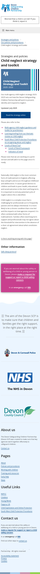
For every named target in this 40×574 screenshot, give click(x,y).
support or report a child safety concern (20, 278)
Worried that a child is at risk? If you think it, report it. (20, 20)
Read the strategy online (16, 115)
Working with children (9, 470)
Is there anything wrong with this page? (16, 238)
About (3, 463)
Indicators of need (15, 151)
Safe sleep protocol (8, 251)
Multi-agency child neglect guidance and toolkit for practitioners (20, 128)
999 (29, 287)
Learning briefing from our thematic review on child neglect (19, 134)
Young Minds (6, 501)
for (33, 274)
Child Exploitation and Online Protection (16, 508)
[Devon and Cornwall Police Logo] (20, 353)
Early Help (5, 476)
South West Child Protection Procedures (16, 511)
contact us (23, 541)
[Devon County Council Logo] (20, 412)
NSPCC (3, 494)
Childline (4, 497)
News (3, 480)
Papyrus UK (5, 504)
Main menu (10, 30)
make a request (24, 274)
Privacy (4, 558)
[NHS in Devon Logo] (20, 382)
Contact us (5, 448)
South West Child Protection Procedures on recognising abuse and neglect (21, 140)
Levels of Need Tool (13, 145)
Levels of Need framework (19, 148)
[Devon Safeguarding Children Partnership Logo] (13, 11)
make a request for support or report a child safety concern (19, 531)
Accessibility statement (10, 556)
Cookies (4, 561)
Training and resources (10, 473)
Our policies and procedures (12, 42)
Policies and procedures (10, 466)
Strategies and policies (10, 39)
